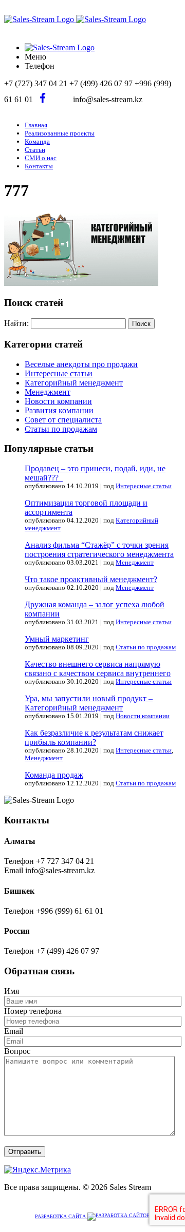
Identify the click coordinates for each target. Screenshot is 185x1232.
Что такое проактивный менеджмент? (91, 579)
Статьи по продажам (61, 429)
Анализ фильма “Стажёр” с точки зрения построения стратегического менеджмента (99, 550)
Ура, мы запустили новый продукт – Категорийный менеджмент (89, 703)
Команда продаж (54, 775)
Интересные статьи (58, 373)
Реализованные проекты (60, 133)
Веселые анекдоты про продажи (81, 364)
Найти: (16, 323)
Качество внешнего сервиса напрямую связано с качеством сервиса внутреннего (98, 669)
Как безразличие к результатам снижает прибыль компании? (94, 737)
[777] (81, 283)
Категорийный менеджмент (74, 382)
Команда (37, 141)
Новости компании (58, 401)
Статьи (35, 149)
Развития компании (59, 410)
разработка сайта (61, 1216)
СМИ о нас (41, 158)
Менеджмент (47, 392)
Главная (36, 125)
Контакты (39, 166)
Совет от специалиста (63, 419)
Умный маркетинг (57, 638)
